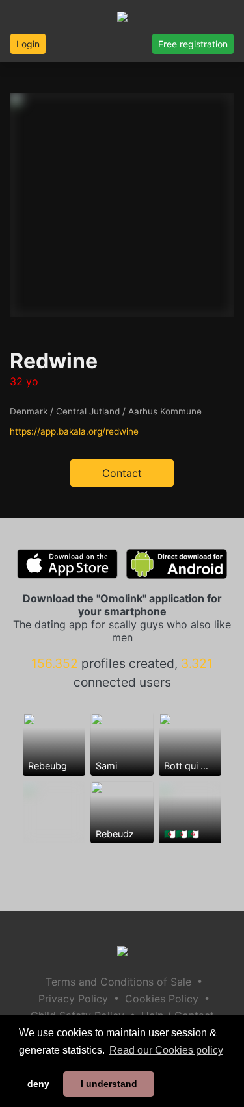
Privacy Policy (73, 998)
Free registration (193, 43)
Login (28, 43)
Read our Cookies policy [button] (166, 1050)
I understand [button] (109, 1083)
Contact (122, 472)
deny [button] (38, 1083)
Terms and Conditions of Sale (118, 981)
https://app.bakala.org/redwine (74, 431)
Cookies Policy (161, 998)
